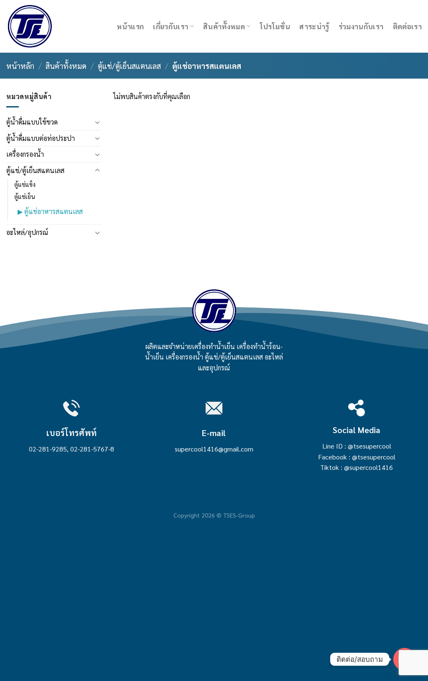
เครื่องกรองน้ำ (25, 154)
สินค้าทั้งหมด (224, 26)
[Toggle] (97, 122)
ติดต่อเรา (407, 26)
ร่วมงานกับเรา (361, 26)
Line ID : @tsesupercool (356, 445)
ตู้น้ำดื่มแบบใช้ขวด (32, 121)
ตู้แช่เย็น (24, 196)
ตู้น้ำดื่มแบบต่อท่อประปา (40, 138)
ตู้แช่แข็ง (25, 184)
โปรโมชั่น (275, 26)
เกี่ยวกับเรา (170, 26)
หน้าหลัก (20, 66)
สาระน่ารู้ (314, 26)
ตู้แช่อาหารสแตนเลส (53, 211)
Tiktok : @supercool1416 (356, 467)
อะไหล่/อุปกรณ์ (27, 232)
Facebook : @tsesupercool (356, 456)
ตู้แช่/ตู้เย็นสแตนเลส (129, 66)
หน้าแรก (130, 26)
